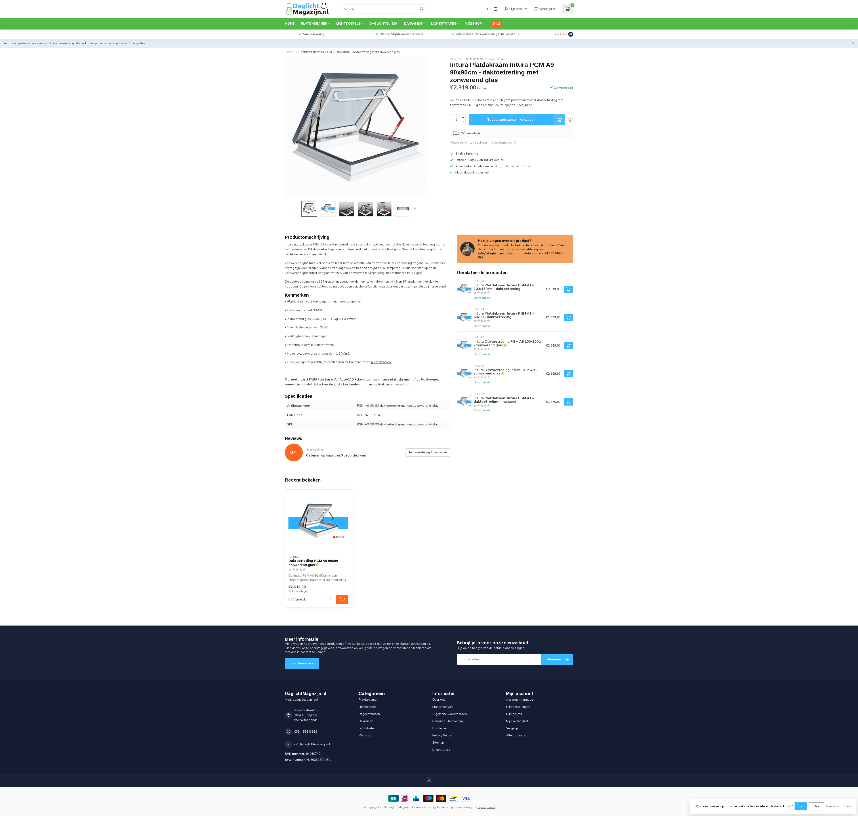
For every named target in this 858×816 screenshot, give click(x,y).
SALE (496, 23)
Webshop (473, 23)
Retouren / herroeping (448, 721)
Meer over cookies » (838, 806)
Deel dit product (502, 142)
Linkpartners (441, 750)
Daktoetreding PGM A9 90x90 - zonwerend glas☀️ (314, 563)
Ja (800, 806)
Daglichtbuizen (383, 23)
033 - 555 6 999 (305, 731)
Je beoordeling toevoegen (428, 452)
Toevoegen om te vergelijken (468, 142)
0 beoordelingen (495, 59)
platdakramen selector (390, 384)
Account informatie (519, 700)
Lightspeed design (461, 807)
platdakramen (381, 362)
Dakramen (413, 23)
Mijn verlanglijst (517, 721)
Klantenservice (302, 663)
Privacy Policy (442, 735)
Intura (455, 59)
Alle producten (516, 735)
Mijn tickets (514, 714)
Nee (816, 806)
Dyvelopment (486, 807)
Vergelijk (299, 599)
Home (289, 23)
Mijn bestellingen (518, 707)
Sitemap (438, 742)
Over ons (438, 700)
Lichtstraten (443, 23)
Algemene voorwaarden (449, 714)
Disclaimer (439, 728)
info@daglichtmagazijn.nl (498, 253)
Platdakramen (314, 23)
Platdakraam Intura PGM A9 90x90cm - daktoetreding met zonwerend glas (350, 52)
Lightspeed (439, 807)
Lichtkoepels (348, 23)
